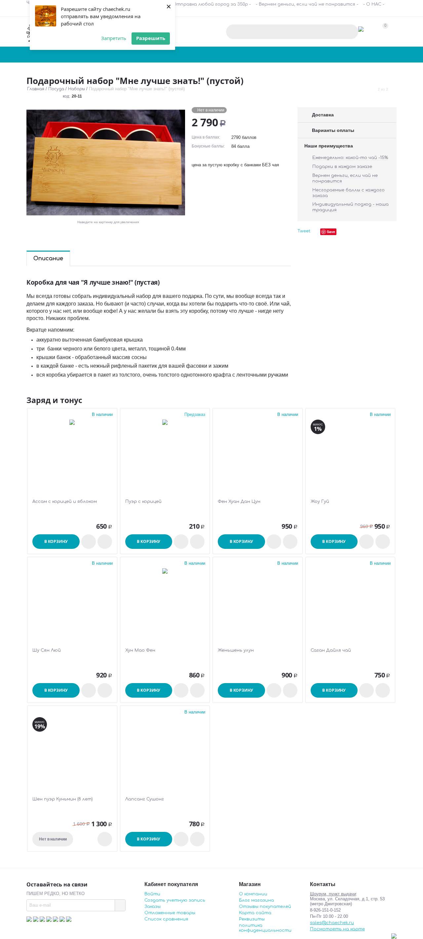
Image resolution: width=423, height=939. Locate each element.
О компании (253, 894)
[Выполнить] (120, 905)
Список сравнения (166, 919)
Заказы (152, 906)
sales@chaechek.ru (332, 922)
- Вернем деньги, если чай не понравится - (307, 4)
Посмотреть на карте (337, 929)
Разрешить (150, 38)
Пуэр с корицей (143, 501)
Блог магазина (256, 900)
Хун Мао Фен (140, 650)
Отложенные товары (169, 913)
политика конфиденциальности (265, 928)
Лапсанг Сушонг (144, 799)
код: (66, 96)
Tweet (303, 231)
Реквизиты (252, 919)
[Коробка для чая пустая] (105, 162)
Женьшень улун (236, 650)
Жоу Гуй (320, 501)
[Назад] (371, 89)
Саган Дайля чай (331, 650)
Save (331, 231)
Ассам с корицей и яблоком (64, 501)
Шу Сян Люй (46, 650)
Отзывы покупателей (265, 906)
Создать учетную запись (174, 900)
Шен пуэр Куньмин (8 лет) (62, 799)
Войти (152, 894)
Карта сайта (255, 913)
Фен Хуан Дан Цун (239, 501)
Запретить (113, 38)
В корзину (56, 541)
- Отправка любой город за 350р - (210, 4)
